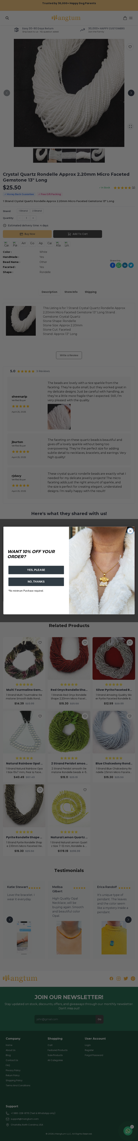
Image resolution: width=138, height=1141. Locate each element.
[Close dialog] (130, 531)
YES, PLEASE (36, 570)
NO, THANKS (36, 581)
